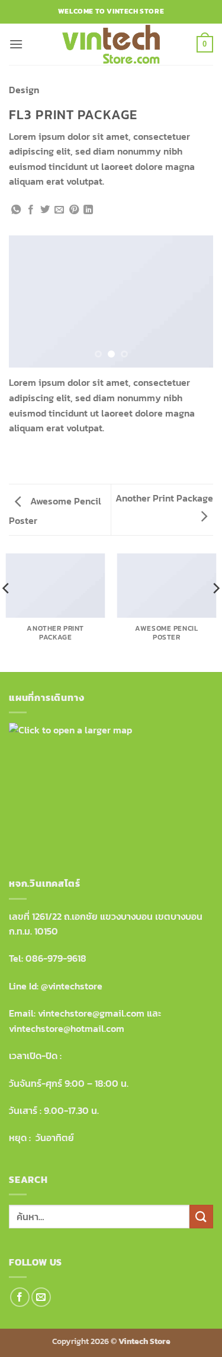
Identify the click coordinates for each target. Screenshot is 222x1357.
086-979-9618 (55, 958)
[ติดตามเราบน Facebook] (20, 1297)
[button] (16, 44)
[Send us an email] (41, 1297)
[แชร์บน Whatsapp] (16, 210)
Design (24, 90)
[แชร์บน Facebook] (31, 210)
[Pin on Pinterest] (74, 210)
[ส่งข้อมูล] (201, 1216)
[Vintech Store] (111, 44)
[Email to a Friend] (59, 210)
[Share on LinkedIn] (88, 210)
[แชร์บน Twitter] (45, 210)
